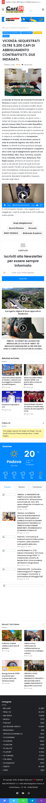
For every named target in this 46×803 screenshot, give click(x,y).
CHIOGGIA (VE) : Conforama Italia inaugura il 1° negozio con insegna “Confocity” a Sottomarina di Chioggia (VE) (30, 573)
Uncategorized (8, 763)
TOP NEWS (37, 33)
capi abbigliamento (23, 223)
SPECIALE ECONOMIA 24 (19, 28)
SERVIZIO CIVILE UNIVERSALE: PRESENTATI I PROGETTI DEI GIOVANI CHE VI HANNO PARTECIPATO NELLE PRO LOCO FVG (34, 679)
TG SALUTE (7, 748)
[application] (23, 196)
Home (6, 28)
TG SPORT (7, 752)
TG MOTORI (7, 745)
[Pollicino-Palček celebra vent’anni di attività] (12, 635)
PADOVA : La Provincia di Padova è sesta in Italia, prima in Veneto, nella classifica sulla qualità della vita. (30, 540)
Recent (22, 487)
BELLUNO (7, 708)
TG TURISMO (8, 756)
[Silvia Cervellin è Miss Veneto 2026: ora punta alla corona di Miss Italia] (34, 369)
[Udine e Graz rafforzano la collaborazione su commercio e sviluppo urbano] (34, 635)
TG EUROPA (7, 741)
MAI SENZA (7, 716)
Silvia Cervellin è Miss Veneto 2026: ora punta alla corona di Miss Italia (33, 381)
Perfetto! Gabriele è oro (10, 405)
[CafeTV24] (14, 9)
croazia (33, 228)
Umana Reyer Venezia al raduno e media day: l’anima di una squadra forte (34, 407)
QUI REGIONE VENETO (11, 726)
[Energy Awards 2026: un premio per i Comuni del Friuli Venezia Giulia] (12, 665)
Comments (37, 487)
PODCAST (7, 723)
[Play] (5, 205)
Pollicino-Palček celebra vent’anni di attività (10, 646)
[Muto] (37, 205)
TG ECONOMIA (27, 33)
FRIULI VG (7, 712)
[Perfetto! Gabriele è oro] (12, 396)
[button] (23, 195)
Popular (7, 487)
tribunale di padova (33, 233)
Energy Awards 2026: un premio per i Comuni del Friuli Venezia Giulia (11, 677)
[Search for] (43, 10)
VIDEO (5, 770)
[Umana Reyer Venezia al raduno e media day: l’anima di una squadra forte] (34, 396)
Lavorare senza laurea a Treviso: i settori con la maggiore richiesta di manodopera (11, 381)
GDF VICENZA (11, 233)
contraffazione (17, 228)
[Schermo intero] (41, 205)
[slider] (21, 205)
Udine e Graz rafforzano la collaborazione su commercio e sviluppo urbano (34, 648)
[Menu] (3, 10)
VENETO (6, 36)
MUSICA (6, 719)
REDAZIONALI (8, 730)
